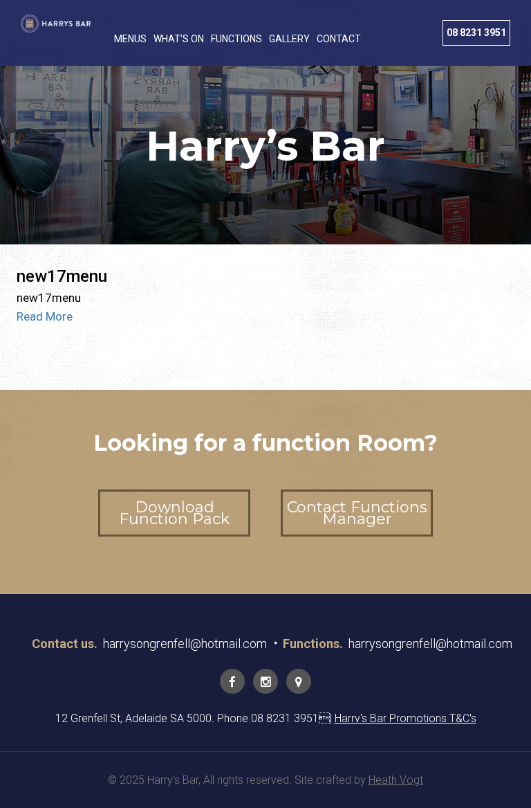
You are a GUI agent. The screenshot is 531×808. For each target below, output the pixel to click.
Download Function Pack (174, 513)
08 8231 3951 (476, 32)
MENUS (130, 38)
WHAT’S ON (178, 38)
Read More (45, 316)
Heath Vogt (396, 780)
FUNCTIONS (236, 38)
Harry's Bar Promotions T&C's (405, 718)
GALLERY (289, 38)
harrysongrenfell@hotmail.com (185, 643)
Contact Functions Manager (357, 513)
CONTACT (339, 38)
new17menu (62, 276)
